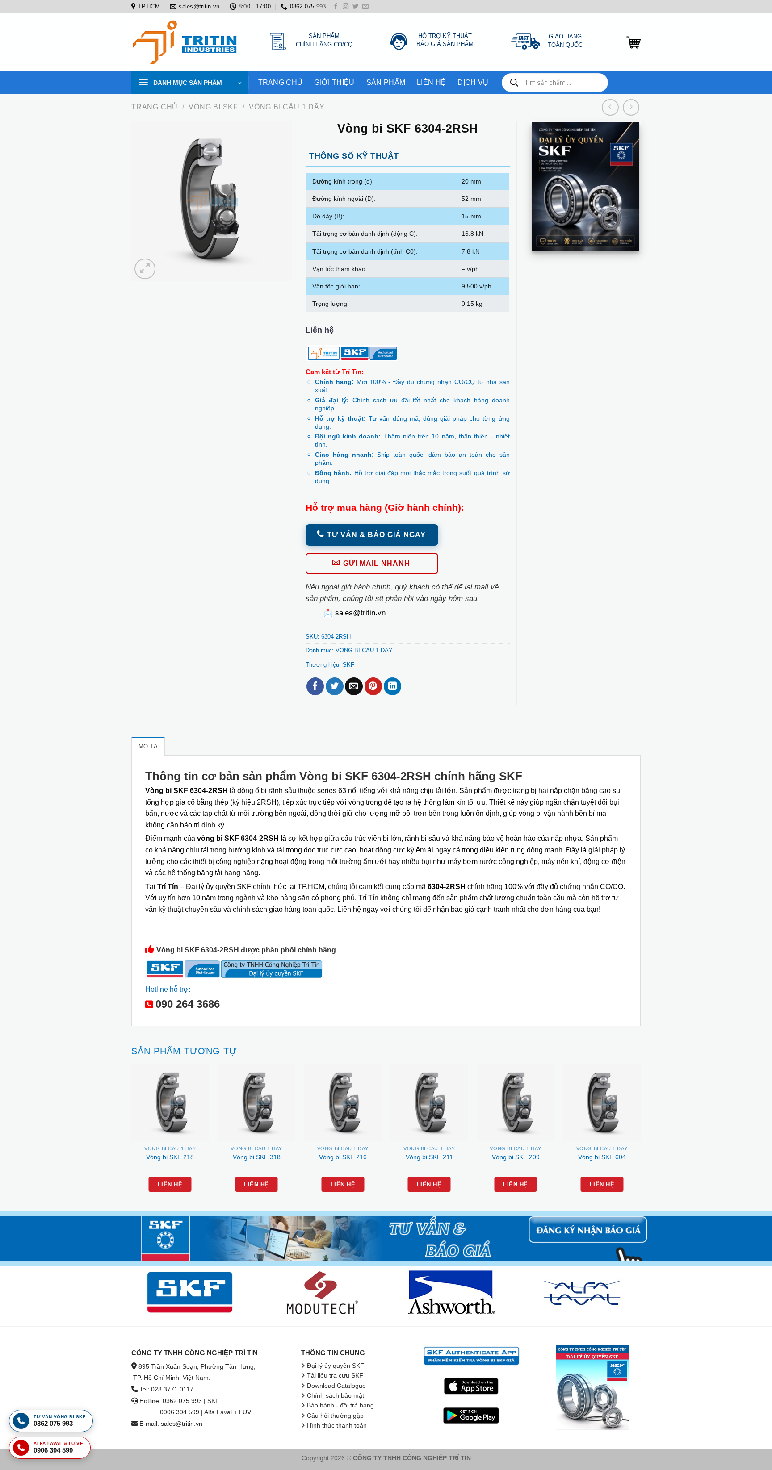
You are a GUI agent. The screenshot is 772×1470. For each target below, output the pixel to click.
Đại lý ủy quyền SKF (335, 1365)
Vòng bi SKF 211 (429, 1157)
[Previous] (131, 1136)
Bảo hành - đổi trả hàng (340, 1405)
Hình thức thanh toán (337, 1425)
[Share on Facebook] (315, 686)
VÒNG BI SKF (213, 107)
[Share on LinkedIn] (392, 686)
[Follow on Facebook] (336, 7)
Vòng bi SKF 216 (343, 1157)
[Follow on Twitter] (355, 7)
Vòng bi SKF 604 (602, 1157)
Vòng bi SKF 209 (516, 1157)
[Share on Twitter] (334, 686)
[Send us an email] (365, 7)
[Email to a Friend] (353, 686)
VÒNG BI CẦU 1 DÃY (287, 107)
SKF (348, 664)
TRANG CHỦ (280, 82)
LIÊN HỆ (431, 82)
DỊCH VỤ (472, 82)
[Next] (640, 1136)
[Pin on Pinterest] (373, 686)
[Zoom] (144, 269)
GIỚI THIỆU (334, 82)
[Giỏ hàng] (633, 42)
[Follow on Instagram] (346, 7)
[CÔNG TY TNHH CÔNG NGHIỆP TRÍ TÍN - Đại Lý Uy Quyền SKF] (187, 42)
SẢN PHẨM (386, 82)
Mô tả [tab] (148, 746)
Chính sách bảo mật (335, 1395)
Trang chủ (154, 107)
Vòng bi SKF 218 (170, 1157)
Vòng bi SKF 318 (257, 1157)
